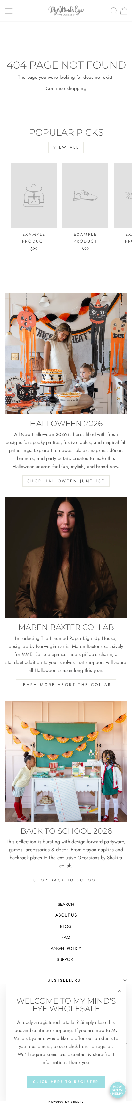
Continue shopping (66, 88)
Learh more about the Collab (66, 685)
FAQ (66, 937)
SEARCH (66, 904)
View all (66, 147)
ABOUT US (66, 915)
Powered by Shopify (66, 1101)
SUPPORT (66, 959)
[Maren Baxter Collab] (66, 557)
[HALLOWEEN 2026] (66, 353)
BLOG (66, 926)
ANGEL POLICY (66, 948)
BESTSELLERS (64, 980)
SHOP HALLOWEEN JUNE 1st (66, 481)
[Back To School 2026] (66, 761)
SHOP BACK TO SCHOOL (65, 880)
